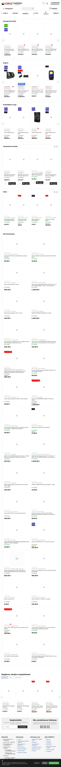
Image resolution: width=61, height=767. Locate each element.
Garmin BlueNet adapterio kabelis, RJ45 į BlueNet (16, 398)
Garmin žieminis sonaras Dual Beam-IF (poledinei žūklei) (23, 91)
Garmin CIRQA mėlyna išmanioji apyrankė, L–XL (23, 49)
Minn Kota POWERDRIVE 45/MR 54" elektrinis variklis (42, 399)
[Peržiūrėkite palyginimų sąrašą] (47, 4)
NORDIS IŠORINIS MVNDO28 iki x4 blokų (41, 313)
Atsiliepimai (48, 742)
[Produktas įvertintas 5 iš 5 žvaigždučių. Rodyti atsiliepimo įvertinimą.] (21, 86)
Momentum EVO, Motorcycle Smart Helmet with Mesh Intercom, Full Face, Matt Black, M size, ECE (37, 706)
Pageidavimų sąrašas (36, 747)
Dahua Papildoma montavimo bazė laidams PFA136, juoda (44, 256)
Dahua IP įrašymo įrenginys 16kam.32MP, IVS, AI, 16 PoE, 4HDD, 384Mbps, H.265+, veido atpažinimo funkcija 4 (44, 285)
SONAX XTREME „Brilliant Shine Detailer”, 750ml (43, 484)
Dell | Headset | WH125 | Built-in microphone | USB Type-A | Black (23, 174)
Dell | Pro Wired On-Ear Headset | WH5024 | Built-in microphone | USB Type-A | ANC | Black (37, 175)
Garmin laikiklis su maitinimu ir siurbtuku (41, 598)
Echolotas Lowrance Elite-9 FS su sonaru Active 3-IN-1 (37, 91)
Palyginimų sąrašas (36, 748)
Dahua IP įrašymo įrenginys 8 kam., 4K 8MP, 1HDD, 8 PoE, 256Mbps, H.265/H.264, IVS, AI (16, 342)
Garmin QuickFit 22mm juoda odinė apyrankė (15, 513)
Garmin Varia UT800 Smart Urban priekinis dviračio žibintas (16, 628)
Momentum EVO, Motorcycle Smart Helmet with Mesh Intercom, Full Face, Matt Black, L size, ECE (52, 706)
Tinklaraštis (48, 751)
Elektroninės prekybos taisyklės (51, 747)
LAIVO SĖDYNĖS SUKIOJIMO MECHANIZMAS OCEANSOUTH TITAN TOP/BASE (16, 542)
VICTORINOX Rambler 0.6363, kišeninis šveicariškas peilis (37, 220)
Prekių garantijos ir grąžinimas (22, 744)
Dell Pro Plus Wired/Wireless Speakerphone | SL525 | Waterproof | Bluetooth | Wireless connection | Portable (16, 456)
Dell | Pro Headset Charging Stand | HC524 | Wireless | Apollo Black (51, 175)
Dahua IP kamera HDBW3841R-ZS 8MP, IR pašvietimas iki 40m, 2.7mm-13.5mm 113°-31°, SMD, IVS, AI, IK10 (44, 342)
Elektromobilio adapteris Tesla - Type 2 (13, 313)
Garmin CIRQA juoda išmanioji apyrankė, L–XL (37, 49)
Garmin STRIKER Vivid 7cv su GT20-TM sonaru (43, 541)
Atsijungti (34, 750)
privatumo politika (5, 764)
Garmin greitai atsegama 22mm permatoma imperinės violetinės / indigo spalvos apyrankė (16, 428)
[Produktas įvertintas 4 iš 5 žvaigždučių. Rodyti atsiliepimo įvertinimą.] (7, 86)
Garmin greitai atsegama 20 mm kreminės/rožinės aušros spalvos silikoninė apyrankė (43, 628)
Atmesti (44, 763)
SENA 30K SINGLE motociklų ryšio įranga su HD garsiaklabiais (52, 132)
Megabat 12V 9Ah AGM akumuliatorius (41, 427)
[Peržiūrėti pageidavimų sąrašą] (43, 4)
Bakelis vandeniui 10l (9, 598)
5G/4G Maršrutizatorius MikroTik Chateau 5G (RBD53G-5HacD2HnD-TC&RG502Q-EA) (14, 371)
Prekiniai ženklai (21, 750)
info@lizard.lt (55, 4)
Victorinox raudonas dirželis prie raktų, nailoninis (51, 220)
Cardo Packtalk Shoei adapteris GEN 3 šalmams (11, 133)
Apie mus (48, 739)
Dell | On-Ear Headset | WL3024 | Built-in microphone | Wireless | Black (9, 175)
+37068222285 (55, 2)
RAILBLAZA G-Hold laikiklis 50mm (23, 706)
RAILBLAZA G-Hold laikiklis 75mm (9, 706)
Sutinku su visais (54, 763)
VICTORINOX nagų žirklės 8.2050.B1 (10, 221)
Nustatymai (37, 763)
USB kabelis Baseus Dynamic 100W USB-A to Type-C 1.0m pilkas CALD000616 (44, 657)
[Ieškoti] (32, 8)
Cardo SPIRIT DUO (24, 132)
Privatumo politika (50, 749)
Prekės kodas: (7, 46)
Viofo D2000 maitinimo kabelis (11, 656)
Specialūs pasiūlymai (22, 748)
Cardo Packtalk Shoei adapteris (38, 133)
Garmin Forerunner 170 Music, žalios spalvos (51, 49)
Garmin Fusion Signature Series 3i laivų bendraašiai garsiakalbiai (44, 571)
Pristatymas (49, 744)
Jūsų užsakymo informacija (35, 744)
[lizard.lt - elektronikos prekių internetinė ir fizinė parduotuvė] (11, 3)
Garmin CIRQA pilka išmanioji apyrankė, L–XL (9, 49)
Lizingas (19, 739)
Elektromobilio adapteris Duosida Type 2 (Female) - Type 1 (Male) (16, 485)
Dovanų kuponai (21, 747)
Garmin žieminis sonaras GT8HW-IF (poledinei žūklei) (50, 91)
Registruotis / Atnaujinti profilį (37, 740)
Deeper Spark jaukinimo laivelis (11, 284)
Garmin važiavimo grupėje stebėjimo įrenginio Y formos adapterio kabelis (44, 371)
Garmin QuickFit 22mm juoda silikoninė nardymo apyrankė (15, 256)
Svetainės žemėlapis (22, 752)
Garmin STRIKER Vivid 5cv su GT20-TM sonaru (10, 91)
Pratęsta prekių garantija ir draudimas (23, 742)
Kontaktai (48, 741)
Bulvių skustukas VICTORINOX (22, 220)
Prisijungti (34, 742)
